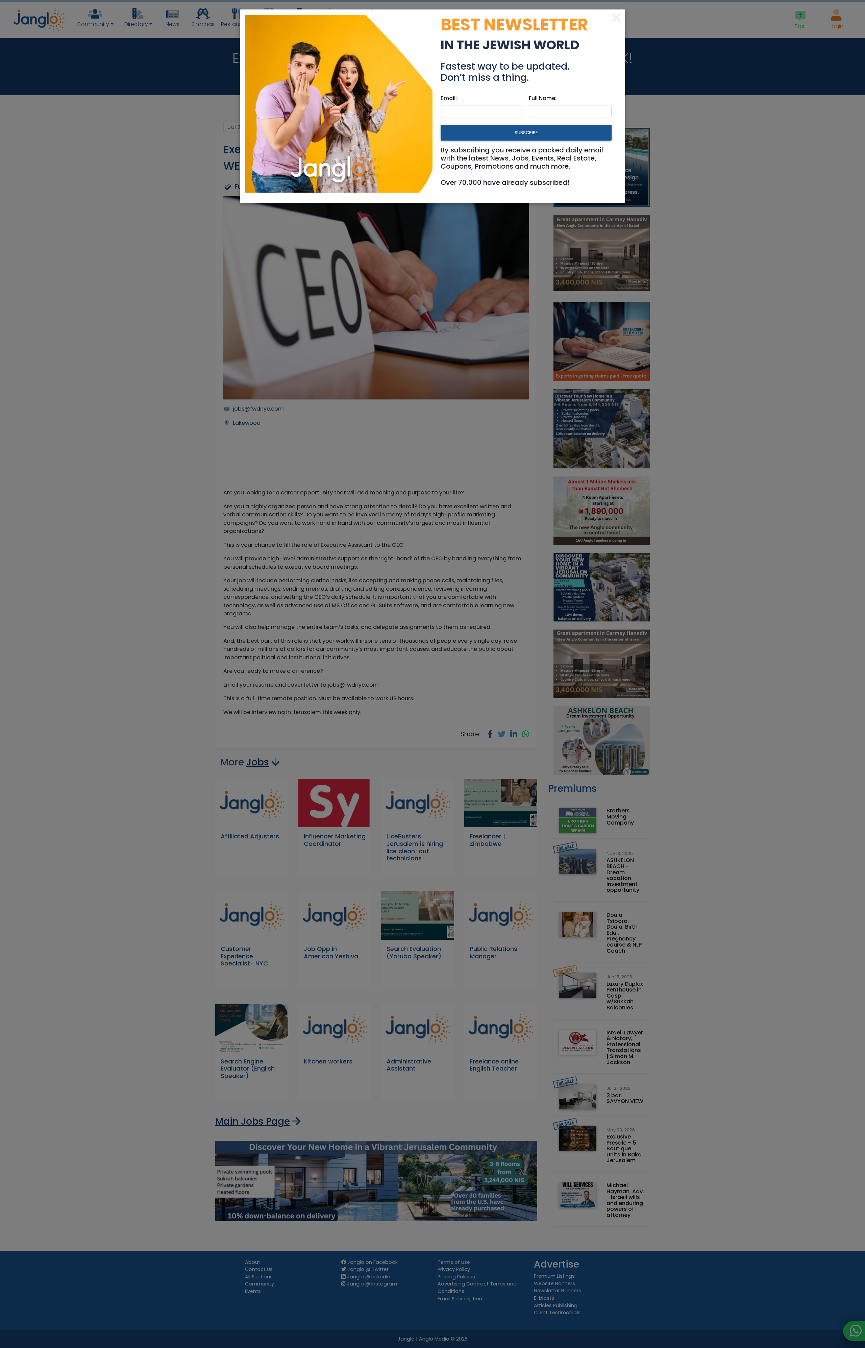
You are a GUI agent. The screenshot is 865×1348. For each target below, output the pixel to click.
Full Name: (543, 98)
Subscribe (526, 132)
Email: (449, 98)
